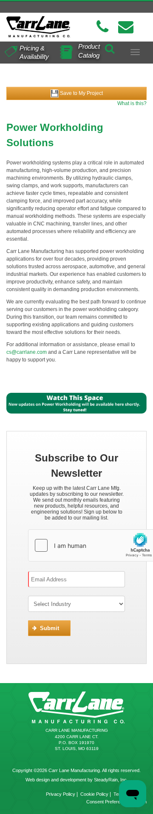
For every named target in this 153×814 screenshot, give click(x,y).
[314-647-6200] (102, 27)
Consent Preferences (108, 801)
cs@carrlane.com (26, 352)
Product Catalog (89, 51)
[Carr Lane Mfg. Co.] (38, 26)
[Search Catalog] (109, 47)
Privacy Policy (60, 794)
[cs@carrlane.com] (126, 27)
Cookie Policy (94, 794)
